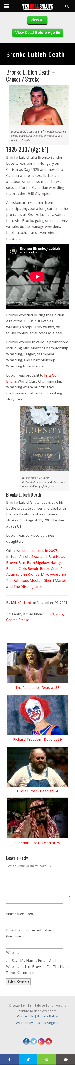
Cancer (11, 619)
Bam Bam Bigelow (34, 562)
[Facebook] (26, 1044)
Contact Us (25, 1016)
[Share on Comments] (65, 1059)
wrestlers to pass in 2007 (36, 550)
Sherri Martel (55, 580)
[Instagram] (41, 1044)
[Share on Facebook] (9, 1059)
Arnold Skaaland (33, 556)
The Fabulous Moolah (24, 580)
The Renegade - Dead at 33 (37, 687)
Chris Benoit (28, 568)
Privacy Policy (47, 1016)
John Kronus (29, 574)
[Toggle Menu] (6, 6)
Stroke (24, 619)
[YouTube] (48, 1044)
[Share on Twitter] (28, 1059)
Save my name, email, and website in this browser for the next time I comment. (37, 966)
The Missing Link (27, 586)
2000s (49, 614)
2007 (59, 614)
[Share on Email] (47, 1059)
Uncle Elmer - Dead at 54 (37, 791)
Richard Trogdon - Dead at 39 (37, 739)
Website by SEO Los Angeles (37, 1023)
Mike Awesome (53, 574)
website (13, 952)
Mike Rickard (21, 602)
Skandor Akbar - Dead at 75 (37, 842)
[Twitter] (33, 1044)
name (20, 913)
